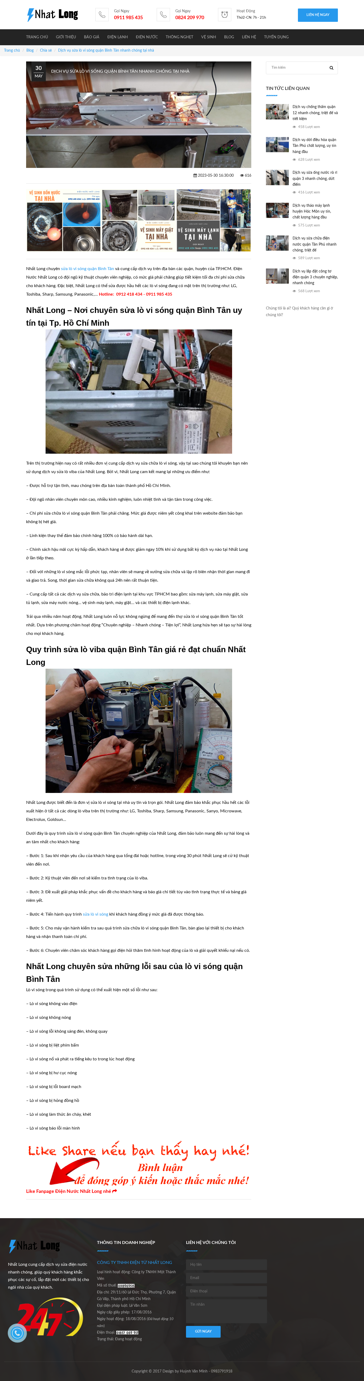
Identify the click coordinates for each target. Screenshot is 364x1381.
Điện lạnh (117, 37)
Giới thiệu (66, 37)
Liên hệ (249, 37)
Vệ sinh (208, 37)
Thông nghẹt (179, 37)
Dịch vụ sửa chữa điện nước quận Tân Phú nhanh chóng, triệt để (315, 244)
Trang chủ (37, 37)
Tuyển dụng (276, 37)
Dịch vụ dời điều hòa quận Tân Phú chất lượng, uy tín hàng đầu (314, 146)
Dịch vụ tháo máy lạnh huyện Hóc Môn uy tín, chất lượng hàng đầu (312, 212)
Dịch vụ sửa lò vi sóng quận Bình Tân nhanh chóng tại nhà (106, 50)
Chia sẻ (46, 50)
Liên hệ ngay (317, 15)
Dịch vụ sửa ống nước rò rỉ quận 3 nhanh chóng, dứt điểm (315, 179)
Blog (229, 37)
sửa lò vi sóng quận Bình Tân (87, 269)
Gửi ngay (203, 1331)
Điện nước (147, 37)
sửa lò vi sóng (95, 914)
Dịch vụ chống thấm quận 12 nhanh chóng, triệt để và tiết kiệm (315, 113)
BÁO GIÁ (91, 37)
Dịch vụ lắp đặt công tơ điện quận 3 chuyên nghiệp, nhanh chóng (315, 277)
